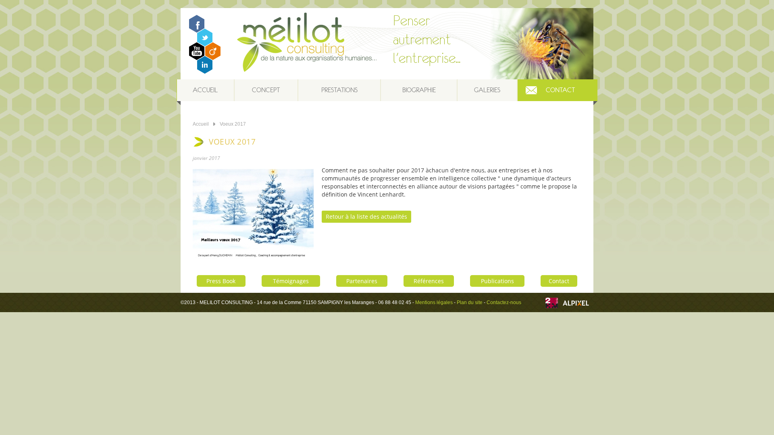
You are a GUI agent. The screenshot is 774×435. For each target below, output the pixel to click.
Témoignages (291, 281)
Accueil (205, 90)
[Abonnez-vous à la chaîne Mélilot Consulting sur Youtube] (196, 58)
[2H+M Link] (551, 304)
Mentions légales (434, 302)
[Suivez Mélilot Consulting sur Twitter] (204, 44)
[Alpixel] (575, 304)
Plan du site (470, 302)
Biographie (419, 90)
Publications (497, 281)
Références (429, 281)
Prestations (339, 90)
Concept (266, 90)
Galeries (487, 90)
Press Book (220, 281)
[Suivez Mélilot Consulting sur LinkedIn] (204, 71)
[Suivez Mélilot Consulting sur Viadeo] (213, 58)
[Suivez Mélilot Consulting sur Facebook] (196, 30)
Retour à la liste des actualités (366, 216)
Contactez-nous (504, 302)
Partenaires (361, 281)
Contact (560, 90)
